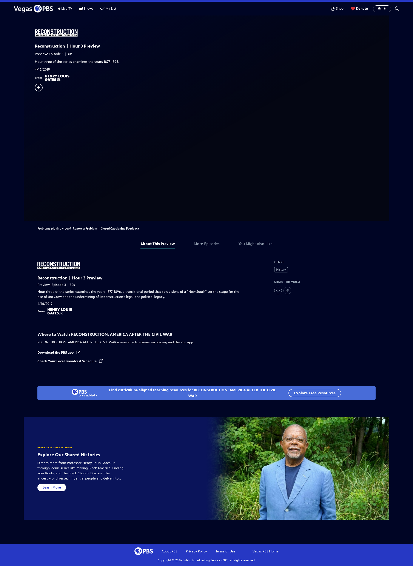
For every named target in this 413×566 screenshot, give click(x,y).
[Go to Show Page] (212, 33)
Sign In (382, 8)
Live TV (66, 8)
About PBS (169, 551)
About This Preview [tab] (157, 243)
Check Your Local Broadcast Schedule (67, 361)
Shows (88, 8)
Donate (362, 8)
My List (111, 8)
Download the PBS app (55, 352)
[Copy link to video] (287, 290)
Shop (340, 8)
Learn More (52, 487)
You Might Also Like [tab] (256, 243)
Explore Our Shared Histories (68, 455)
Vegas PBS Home (266, 551)
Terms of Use (225, 551)
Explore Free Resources (315, 393)
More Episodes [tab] (207, 243)
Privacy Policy (196, 551)
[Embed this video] (278, 290)
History (281, 269)
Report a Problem (85, 228)
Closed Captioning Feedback (120, 228)
